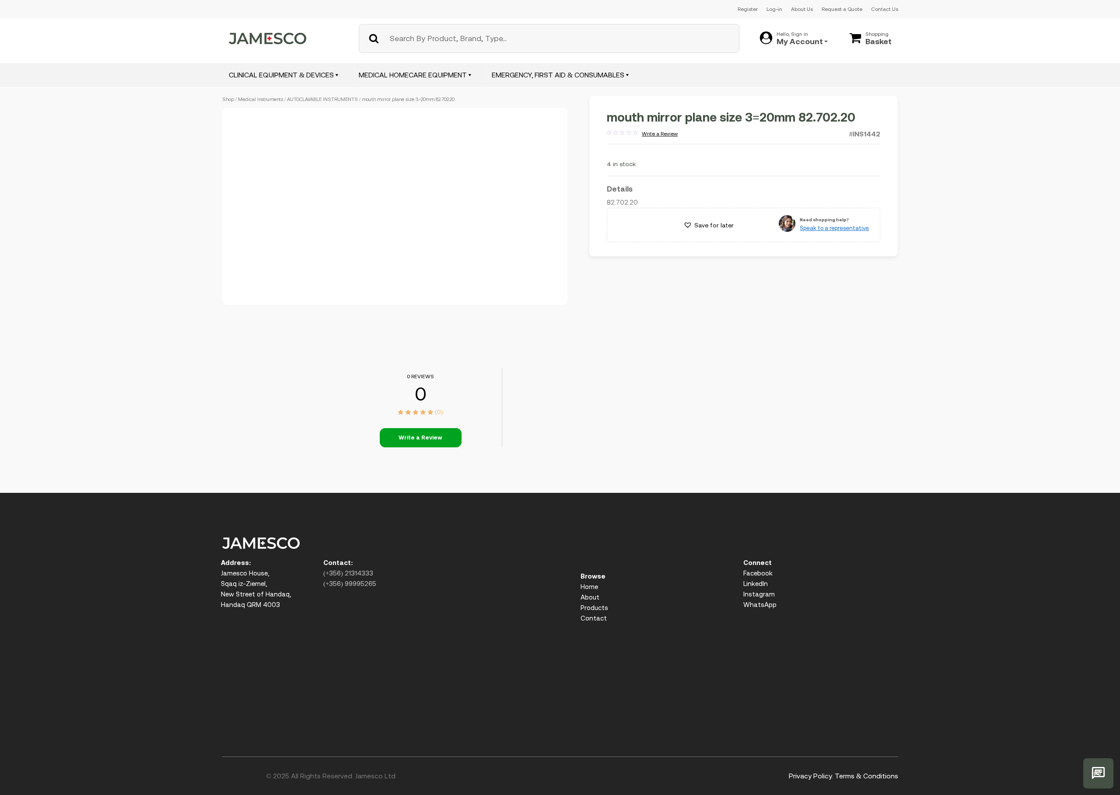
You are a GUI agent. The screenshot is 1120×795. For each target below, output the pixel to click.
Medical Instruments (260, 99)
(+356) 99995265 (349, 583)
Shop (228, 99)
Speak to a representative (834, 228)
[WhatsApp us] (1098, 773)
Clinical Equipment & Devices (281, 75)
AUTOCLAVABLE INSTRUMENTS (322, 99)
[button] (708, 225)
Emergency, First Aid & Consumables (558, 75)
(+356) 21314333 (348, 573)
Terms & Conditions (866, 776)
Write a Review (642, 134)
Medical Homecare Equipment (413, 75)
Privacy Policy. (811, 776)
